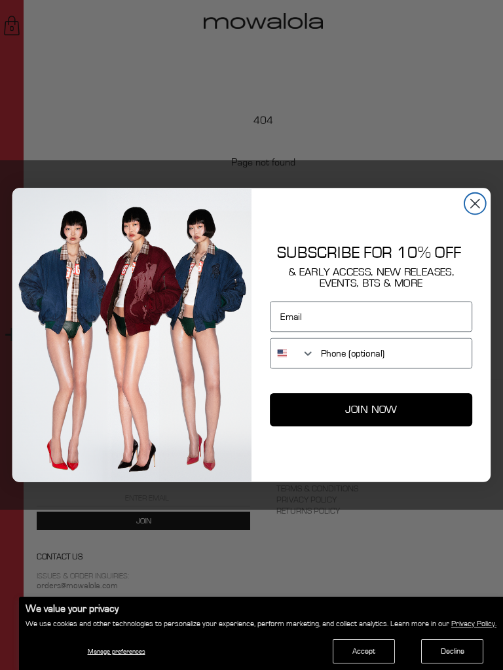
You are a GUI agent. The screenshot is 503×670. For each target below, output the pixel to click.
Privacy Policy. (473, 623)
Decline (452, 651)
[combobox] (292, 353)
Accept (363, 651)
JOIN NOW (371, 409)
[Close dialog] (475, 204)
